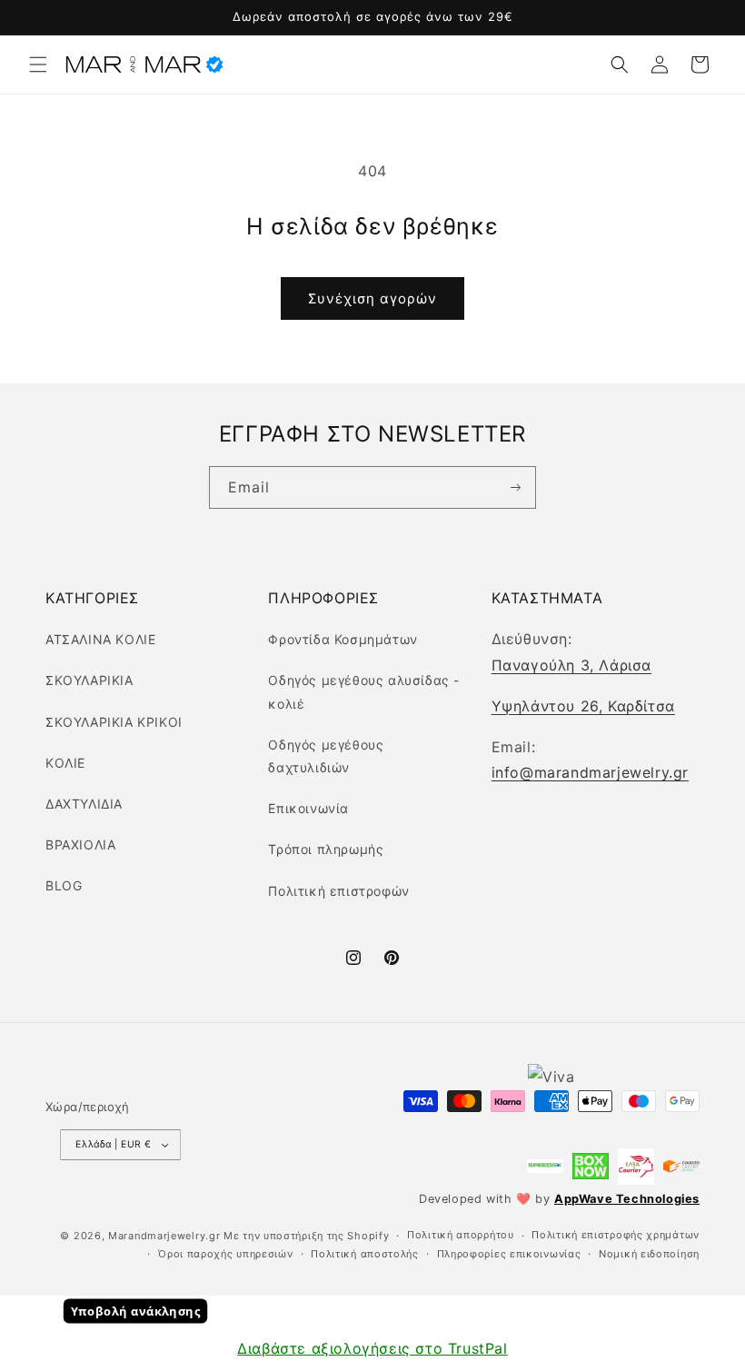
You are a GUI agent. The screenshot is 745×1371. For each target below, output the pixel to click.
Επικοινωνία (308, 808)
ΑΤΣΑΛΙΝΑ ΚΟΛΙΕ (100, 639)
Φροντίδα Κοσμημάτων (342, 639)
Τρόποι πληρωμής (325, 849)
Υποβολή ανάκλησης (136, 1312)
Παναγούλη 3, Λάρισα (571, 665)
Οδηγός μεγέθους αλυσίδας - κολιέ (364, 691)
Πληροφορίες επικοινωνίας (509, 1253)
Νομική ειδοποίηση (649, 1253)
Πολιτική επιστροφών (338, 891)
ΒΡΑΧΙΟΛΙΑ (80, 844)
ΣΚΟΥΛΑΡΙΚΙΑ (89, 680)
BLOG (63, 885)
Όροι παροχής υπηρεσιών (225, 1253)
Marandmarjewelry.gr (164, 1235)
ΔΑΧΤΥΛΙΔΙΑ (84, 803)
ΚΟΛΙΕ (65, 762)
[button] (38, 64)
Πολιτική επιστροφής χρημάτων (615, 1234)
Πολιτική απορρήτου (460, 1234)
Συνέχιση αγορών (372, 298)
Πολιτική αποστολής (365, 1253)
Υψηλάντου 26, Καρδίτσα (583, 706)
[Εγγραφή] (515, 488)
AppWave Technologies (627, 1199)
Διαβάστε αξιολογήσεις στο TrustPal (372, 1348)
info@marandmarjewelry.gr (590, 772)
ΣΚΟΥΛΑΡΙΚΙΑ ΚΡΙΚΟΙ (114, 722)
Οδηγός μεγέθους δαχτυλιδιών (325, 756)
